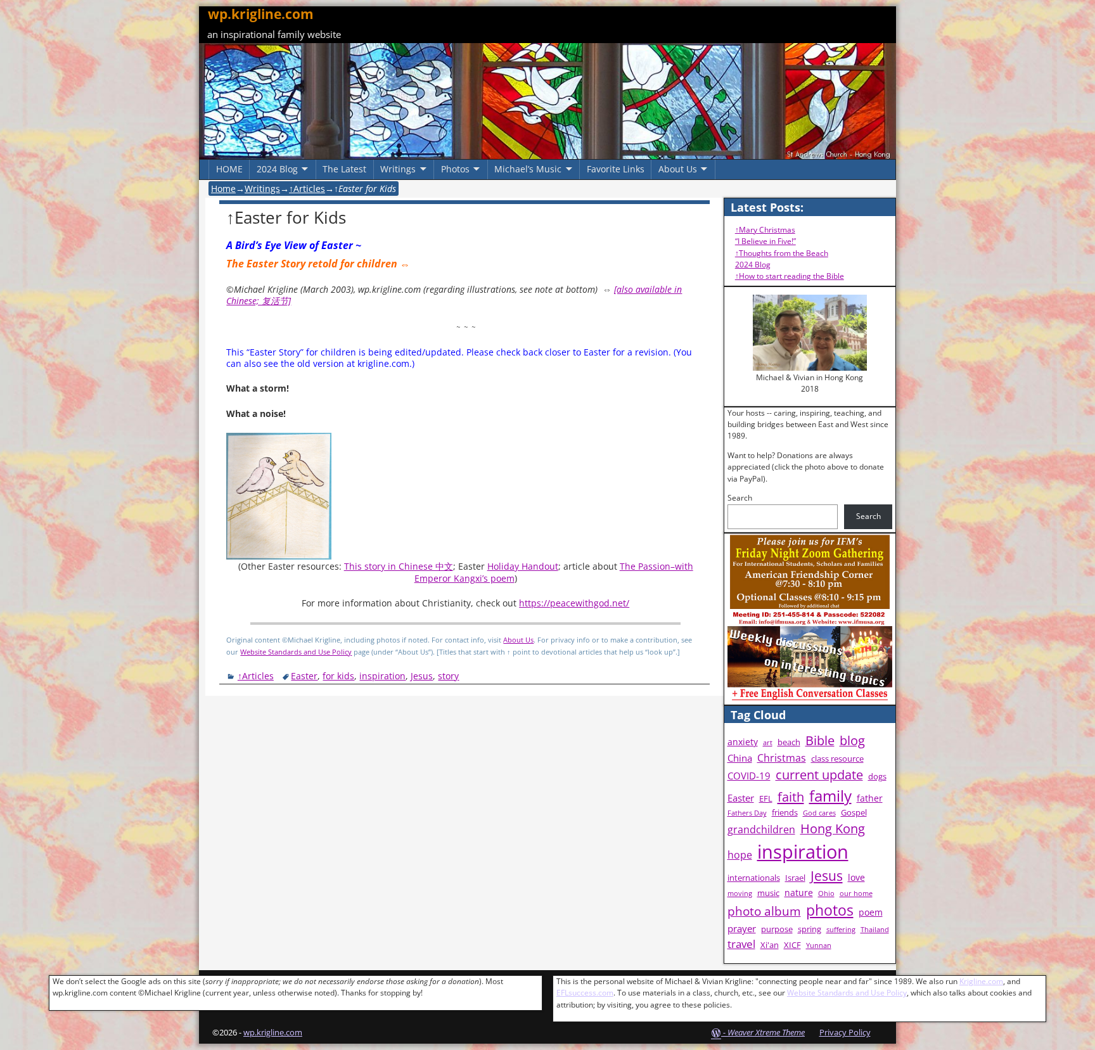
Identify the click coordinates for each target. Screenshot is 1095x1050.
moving (739, 893)
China (739, 758)
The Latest (344, 169)
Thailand (875, 929)
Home (223, 188)
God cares (819, 813)
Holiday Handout (522, 566)
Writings (398, 169)
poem (871, 912)
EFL (765, 798)
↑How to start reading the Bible (789, 276)
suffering (840, 929)
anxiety (742, 742)
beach (789, 742)
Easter (304, 676)
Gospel (854, 812)
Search (739, 497)
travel (741, 944)
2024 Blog (277, 169)
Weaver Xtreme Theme (766, 1032)
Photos (455, 169)
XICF (792, 945)
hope (739, 855)
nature (798, 893)
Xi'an (769, 945)
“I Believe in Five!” (765, 241)
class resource (837, 758)
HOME (229, 169)
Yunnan (818, 945)
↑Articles (307, 188)
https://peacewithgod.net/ (574, 603)
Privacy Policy (845, 1032)
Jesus (422, 676)
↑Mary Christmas (765, 229)
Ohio (826, 893)
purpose (777, 929)
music (768, 893)
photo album (764, 911)
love (856, 877)
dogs (877, 776)
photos (830, 910)
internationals (753, 878)
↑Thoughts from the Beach (781, 253)
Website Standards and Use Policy (296, 651)
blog (852, 740)
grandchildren (761, 829)
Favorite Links (615, 169)
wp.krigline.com (261, 14)
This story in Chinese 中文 (398, 566)
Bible (820, 740)
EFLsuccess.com (584, 992)
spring (809, 929)
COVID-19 (749, 776)
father (870, 798)
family (830, 795)
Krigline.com (981, 981)
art (767, 742)
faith (791, 796)
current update (819, 774)
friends (785, 812)
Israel (795, 878)
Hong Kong (832, 828)
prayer (741, 928)
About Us (677, 169)
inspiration (382, 676)
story (448, 676)
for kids (338, 676)
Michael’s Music (527, 169)
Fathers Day (747, 813)
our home (856, 893)
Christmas (781, 758)
